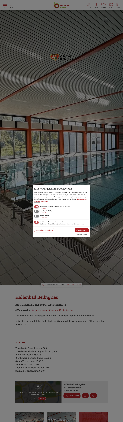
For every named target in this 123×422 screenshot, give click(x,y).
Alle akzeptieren (81, 230)
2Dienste (43, 217)
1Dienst (43, 208)
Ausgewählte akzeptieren (44, 230)
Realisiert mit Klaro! (82, 234)
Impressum (45, 201)
